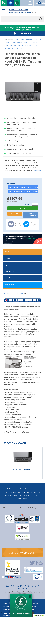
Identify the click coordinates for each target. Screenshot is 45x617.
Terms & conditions (11, 492)
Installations (11, 489)
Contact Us (21, 495)
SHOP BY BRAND (26, 39)
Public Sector (20, 489)
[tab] (23, 251)
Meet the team (30, 495)
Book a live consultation (11, 3)
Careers (38, 495)
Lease (32, 214)
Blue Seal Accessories (14, 42)
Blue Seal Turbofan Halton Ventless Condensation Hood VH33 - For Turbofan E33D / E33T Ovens (21, 45)
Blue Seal (38, 39)
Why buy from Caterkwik (32, 492)
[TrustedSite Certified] (22, 537)
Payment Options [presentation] (10, 285)
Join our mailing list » (22, 552)
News (15, 495)
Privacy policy (8, 495)
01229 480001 (24, 33)
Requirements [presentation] (9, 265)
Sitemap (20, 492)
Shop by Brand (22, 498)
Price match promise (17, 3)
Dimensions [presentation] (8, 258)
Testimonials (34, 489)
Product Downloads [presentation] (10, 278)
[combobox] (22, 19)
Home (16, 39)
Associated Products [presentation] (11, 271)
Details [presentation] (7, 251)
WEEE (26, 489)
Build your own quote (4, 3)
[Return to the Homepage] (22, 11)
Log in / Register (30, 3)
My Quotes (23, 3)
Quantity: (28, 204)
